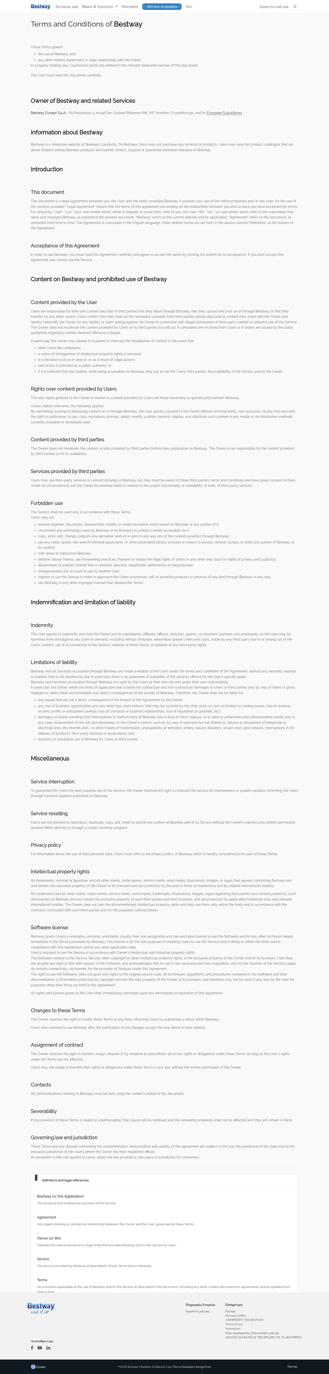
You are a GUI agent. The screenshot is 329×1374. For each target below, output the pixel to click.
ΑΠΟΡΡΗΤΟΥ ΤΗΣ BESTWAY (244, 1320)
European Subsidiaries (224, 113)
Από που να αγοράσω (162, 6)
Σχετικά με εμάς (67, 6)
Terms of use (234, 1324)
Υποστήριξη (129, 6)
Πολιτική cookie (235, 1315)
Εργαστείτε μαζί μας (274, 6)
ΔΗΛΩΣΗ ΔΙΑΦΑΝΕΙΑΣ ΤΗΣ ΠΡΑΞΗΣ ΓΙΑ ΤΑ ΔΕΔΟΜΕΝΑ (263, 1337)
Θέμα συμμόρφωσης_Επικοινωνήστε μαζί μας (252, 1333)
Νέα (188, 6)
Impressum (232, 1328)
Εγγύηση (230, 1311)
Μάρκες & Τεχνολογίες (98, 6)
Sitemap (292, 1366)
